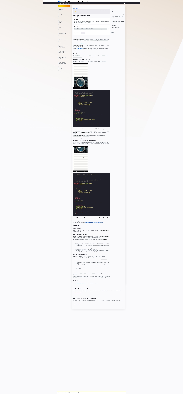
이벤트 (78, 1)
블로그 (83, 1)
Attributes (112, 23)
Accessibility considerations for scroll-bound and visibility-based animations (118, 22)
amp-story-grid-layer (61, 54)
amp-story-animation (61, 47)
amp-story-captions (61, 52)
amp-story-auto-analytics (62, 51)
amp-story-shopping (61, 62)
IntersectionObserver (97, 136)
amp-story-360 (60, 46)
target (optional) (114, 25)
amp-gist (59, 27)
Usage (112, 11)
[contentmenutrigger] (117, 10)
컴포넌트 (77, 8)
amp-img (59, 32)
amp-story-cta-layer (61, 53)
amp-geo (59, 26)
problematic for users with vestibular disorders (94, 221)
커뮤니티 (73, 1)
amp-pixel (59, 42)
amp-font (59, 22)
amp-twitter (60, 68)
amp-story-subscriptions (62, 63)
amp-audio (60, 10)
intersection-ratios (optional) (116, 27)
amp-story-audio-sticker (62, 48)
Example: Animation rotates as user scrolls (118, 14)
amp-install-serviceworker (62, 33)
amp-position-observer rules (80, 283)
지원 (87, 1)
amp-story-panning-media (62, 59)
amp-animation (83, 43)
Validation (112, 32)
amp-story (59, 64)
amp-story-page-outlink (62, 57)
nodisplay (83, 32)
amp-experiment (60, 17)
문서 (69, 1)
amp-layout (60, 36)
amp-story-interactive (61, 56)
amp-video (60, 71)
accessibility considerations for (94, 222)
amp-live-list (60, 39)
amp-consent (60, 14)
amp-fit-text (60, 21)
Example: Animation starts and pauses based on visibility (117, 19)
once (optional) (114, 30)
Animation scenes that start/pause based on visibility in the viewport (118, 17)
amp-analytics (60, 9)
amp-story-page (60, 58)
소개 (65, 1)
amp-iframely (60, 30)
